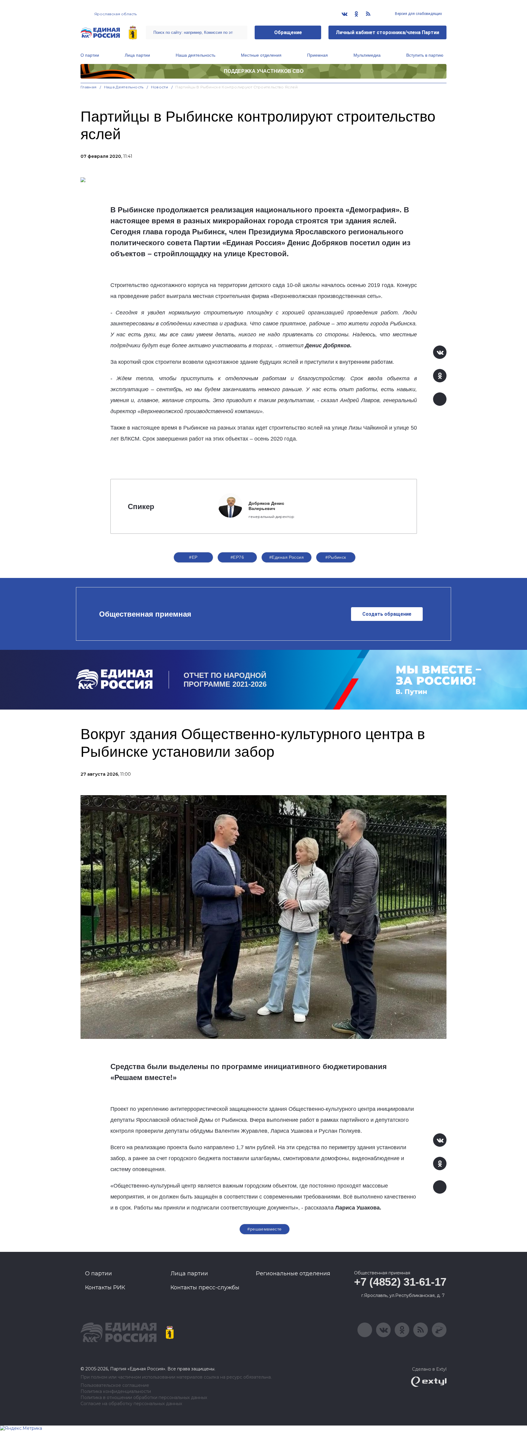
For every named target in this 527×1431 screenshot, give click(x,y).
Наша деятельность (195, 55)
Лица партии (137, 55)
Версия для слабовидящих (418, 14)
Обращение (288, 32)
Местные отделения (261, 55)
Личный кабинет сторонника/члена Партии (387, 32)
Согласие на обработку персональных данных (131, 1403)
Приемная (317, 55)
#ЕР (193, 557)
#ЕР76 (237, 557)
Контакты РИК (105, 1287)
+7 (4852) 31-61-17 (400, 1282)
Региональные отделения (293, 1273)
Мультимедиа (367, 55)
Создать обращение (386, 614)
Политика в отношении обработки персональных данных (144, 1397)
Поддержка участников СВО (263, 71)
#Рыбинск (335, 557)
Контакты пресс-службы (204, 1287)
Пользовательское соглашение (115, 1385)
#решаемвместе (264, 1229)
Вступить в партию (424, 55)
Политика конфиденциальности (116, 1391)
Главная (89, 87)
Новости (159, 87)
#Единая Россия (286, 557)
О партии (90, 55)
